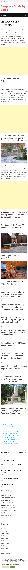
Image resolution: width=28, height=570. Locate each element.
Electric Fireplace (5, 533)
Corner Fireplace (5, 531)
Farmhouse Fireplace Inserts (8, 505)
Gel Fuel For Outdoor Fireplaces (9, 478)
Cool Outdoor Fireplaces (9, 441)
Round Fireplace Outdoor (9, 429)
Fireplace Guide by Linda (13, 8)
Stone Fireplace (5, 556)
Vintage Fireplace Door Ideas (8, 507)
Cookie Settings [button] (5, 566)
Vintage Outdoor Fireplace (9, 427)
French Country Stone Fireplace (9, 518)
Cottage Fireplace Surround (8, 497)
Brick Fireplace (4, 528)
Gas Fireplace (4, 551)
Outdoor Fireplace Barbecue (10, 433)
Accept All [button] (12, 566)
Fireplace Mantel (5, 541)
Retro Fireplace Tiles (6, 495)
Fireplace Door (4, 536)
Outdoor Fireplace (5, 553)
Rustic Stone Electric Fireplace (8, 510)
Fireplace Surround (5, 546)
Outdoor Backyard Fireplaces (10, 443)
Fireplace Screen (5, 543)
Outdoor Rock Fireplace (9, 439)
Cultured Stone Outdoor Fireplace (11, 431)
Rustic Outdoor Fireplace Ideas (11, 425)
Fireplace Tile (4, 548)
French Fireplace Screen (7, 500)
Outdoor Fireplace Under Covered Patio (11, 465)
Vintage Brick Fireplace (6, 515)
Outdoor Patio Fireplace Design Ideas (12, 435)
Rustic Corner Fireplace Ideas (8, 512)
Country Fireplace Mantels (7, 502)
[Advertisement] (14, 61)
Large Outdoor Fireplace (9, 437)
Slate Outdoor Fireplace (7, 485)
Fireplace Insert (5, 538)
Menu (4, 15)
